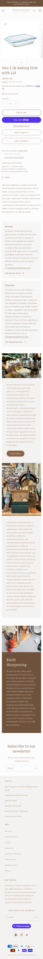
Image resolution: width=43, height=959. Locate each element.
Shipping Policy (11, 865)
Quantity (5, 99)
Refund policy (10, 859)
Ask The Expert (11, 837)
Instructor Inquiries (13, 854)
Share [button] (7, 177)
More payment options (21, 126)
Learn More (15, 453)
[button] (3, 10)
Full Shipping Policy (14, 342)
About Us (8, 831)
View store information (14, 157)
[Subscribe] (35, 768)
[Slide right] (27, 62)
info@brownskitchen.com (18, 268)
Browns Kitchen (17, 955)
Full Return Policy (13, 273)
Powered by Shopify (29, 955)
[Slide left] (16, 62)
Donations (9, 848)
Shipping (5, 82)
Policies (8, 871)
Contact (8, 842)
